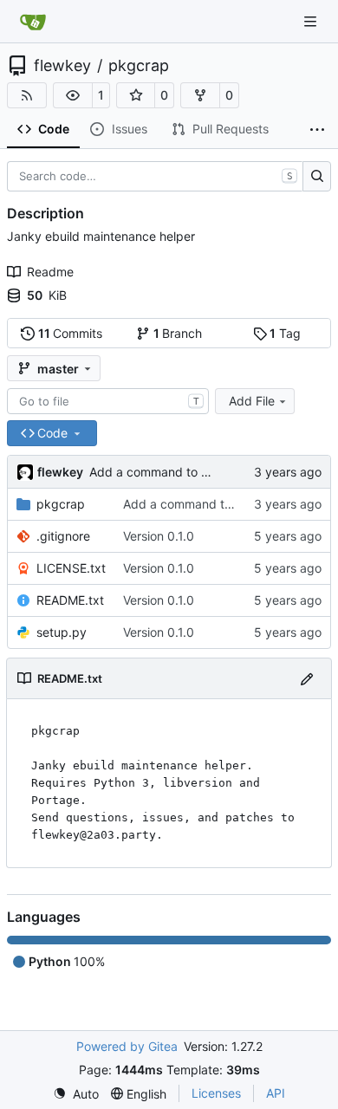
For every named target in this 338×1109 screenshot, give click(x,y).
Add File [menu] (252, 400)
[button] (73, 95)
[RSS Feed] (27, 95)
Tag (285, 333)
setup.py (61, 632)
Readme (50, 271)
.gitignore (63, 536)
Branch (178, 333)
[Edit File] (307, 678)
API (275, 1093)
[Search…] (316, 176)
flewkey (62, 66)
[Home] (33, 21)
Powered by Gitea (127, 1046)
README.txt (70, 600)
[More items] (317, 130)
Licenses (216, 1093)
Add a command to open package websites (213, 471)
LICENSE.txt (71, 568)
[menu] (76, 1093)
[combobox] (108, 401)
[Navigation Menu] (312, 21)
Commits (70, 333)
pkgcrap (138, 66)
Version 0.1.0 (158, 536)
